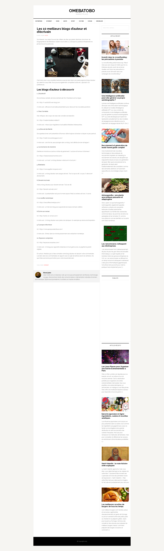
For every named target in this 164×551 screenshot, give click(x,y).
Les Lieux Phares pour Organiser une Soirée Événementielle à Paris (115, 369)
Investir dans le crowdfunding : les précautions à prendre (114, 58)
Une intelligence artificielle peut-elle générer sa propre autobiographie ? (113, 98)
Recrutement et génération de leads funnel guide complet (114, 146)
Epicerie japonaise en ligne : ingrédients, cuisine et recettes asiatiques (115, 416)
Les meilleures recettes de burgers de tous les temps (113, 505)
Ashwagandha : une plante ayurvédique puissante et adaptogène (113, 197)
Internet (46, 265)
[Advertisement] (114, 297)
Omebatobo (82, 10)
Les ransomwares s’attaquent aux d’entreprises (114, 245)
